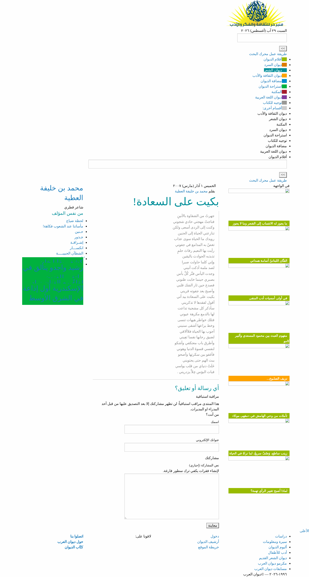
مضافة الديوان (271, 81)
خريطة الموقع (208, 547)
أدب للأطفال (277, 552)
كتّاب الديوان (74, 547)
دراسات (281, 536)
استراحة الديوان (270, 86)
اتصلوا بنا (76, 536)
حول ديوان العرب (70, 542)
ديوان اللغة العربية (268, 97)
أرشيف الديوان (208, 542)
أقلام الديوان (273, 59)
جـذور (78, 237)
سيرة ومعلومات (275, 542)
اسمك (215, 422)
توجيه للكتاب (272, 103)
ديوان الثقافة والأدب (267, 75)
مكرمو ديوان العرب (272, 563)
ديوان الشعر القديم (273, 558)
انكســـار (76, 248)
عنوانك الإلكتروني (207, 440)
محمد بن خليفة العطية (191, 191)
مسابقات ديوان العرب (270, 569)
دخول (215, 536)
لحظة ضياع (74, 221)
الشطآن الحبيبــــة (69, 253)
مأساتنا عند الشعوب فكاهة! (63, 226)
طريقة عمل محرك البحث (268, 54)
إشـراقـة (76, 242)
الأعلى (304, 531)
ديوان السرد (273, 65)
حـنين (79, 232)
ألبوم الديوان (278, 547)
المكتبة (276, 92)
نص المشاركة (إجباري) (204, 465)
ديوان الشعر (273, 70)
